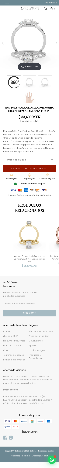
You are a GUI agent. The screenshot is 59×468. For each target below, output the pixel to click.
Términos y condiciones (20, 456)
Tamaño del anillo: (14, 159)
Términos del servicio (13, 354)
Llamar (7, 3)
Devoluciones (36, 340)
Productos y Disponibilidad (36, 356)
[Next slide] (56, 43)
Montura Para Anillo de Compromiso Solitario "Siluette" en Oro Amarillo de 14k (29, 259)
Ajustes (32, 345)
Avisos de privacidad (40, 456)
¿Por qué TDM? (10, 335)
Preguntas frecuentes (14, 340)
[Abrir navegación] (9, 9)
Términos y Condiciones (41, 331)
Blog (5, 350)
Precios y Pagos (37, 350)
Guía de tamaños (12, 345)
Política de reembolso (14, 359)
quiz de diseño (50, 3)
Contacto (8, 331)
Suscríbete (29, 313)
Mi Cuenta (13, 282)
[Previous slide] (2, 43)
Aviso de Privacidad (39, 335)
